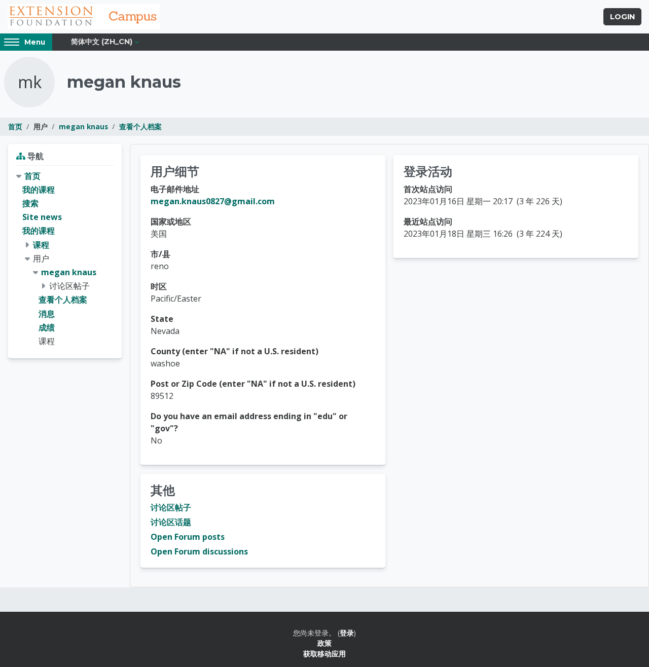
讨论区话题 (171, 522)
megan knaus (83, 126)
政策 (324, 643)
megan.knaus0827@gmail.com (213, 201)
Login (622, 16)
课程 (41, 244)
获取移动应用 (324, 653)
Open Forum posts (188, 536)
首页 (15, 126)
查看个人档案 (140, 126)
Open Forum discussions (199, 551)
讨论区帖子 (171, 507)
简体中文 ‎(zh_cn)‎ (101, 41)
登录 (347, 633)
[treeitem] (65, 258)
